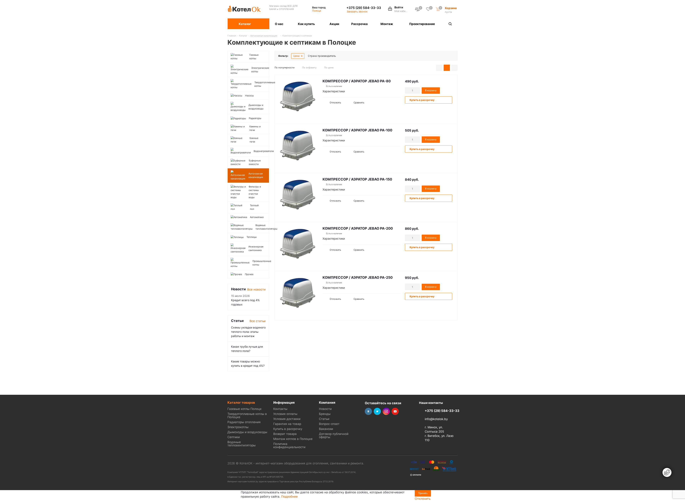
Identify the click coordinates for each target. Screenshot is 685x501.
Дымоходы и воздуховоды (247, 432)
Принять (423, 493)
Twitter (377, 411)
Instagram (386, 411)
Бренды (325, 414)
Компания (327, 402)
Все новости (256, 289)
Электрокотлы (237, 427)
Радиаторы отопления (244, 422)
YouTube (395, 411)
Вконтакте (368, 411)
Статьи (324, 419)
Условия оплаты (285, 414)
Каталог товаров (241, 402)
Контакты (280, 409)
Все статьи (258, 321)
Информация (284, 402)
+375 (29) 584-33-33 (363, 8)
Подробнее (289, 496)
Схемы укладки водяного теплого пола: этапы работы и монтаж (248, 332)
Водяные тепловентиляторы (241, 443)
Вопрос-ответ (329, 424)
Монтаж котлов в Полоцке (293, 439)
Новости (325, 409)
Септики (233, 437)
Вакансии (326, 429)
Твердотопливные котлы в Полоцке (247, 415)
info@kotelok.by (436, 419)
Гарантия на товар (287, 424)
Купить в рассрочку (287, 429)
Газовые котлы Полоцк (244, 409)
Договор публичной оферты (333, 435)
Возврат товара (285, 434)
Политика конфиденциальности (289, 445)
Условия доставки (286, 419)
